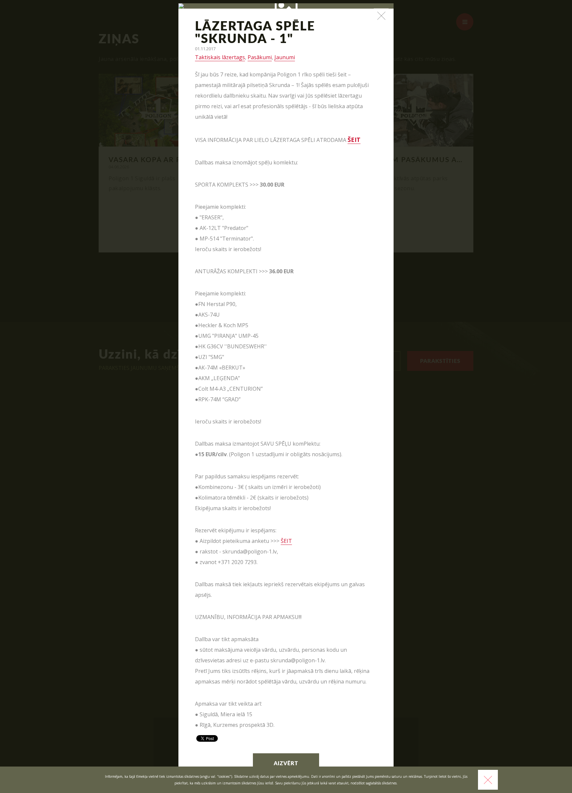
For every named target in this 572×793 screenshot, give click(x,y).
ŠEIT (286, 541)
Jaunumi (284, 57)
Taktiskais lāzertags (220, 57)
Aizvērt (286, 763)
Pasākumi (260, 57)
